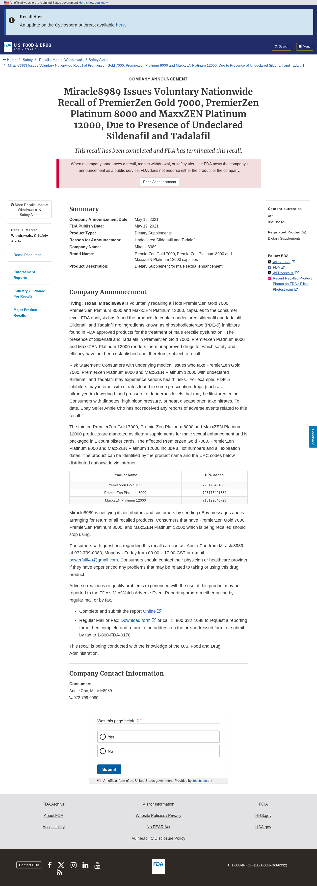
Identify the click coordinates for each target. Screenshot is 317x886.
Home (11, 60)
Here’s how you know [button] (93, 2)
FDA (276, 267)
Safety (28, 60)
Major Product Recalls (25, 312)
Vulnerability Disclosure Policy (158, 838)
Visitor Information (158, 804)
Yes (111, 737)
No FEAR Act (158, 827)
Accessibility (54, 827)
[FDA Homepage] (27, 47)
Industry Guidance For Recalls (29, 294)
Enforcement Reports (24, 274)
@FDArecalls (283, 273)
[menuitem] (287, 217)
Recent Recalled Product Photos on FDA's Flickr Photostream (292, 283)
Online (149, 611)
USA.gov (263, 827)
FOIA (263, 804)
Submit (109, 769)
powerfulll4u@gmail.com (93, 559)
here (120, 25)
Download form (136, 620)
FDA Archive (54, 804)
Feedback (313, 437)
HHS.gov (263, 815)
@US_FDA (281, 262)
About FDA (53, 815)
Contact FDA (29, 865)
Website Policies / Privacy (158, 815)
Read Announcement (159, 182)
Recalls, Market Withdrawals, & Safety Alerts (73, 60)
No (110, 751)
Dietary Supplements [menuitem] (284, 238)
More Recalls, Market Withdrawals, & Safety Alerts (31, 210)
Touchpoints (201, 781)
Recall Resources (27, 255)
